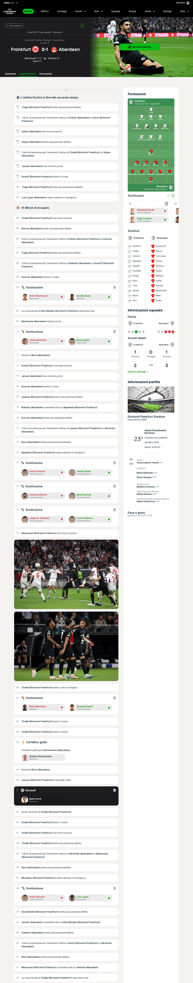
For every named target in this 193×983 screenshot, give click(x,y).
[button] (80, 11)
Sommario (10, 74)
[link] (28, 11)
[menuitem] (29, 11)
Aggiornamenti (27, 74)
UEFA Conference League (9, 11)
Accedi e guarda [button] (142, 47)
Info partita (45, 74)
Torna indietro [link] (15, 26)
